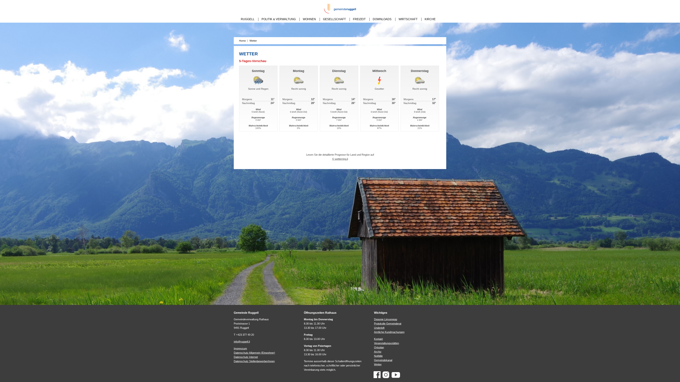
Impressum (240, 348)
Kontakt (378, 338)
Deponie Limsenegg (385, 319)
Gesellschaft (334, 19)
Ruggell (247, 19)
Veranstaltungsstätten (386, 343)
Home (242, 40)
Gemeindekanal (383, 360)
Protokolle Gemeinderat (387, 323)
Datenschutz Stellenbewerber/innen (254, 361)
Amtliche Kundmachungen (389, 332)
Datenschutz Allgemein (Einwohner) (254, 352)
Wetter (378, 364)
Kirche (430, 19)
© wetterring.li (340, 158)
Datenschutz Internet (246, 356)
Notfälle (378, 355)
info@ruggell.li (242, 341)
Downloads (382, 19)
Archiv (377, 351)
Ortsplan (379, 347)
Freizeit (359, 19)
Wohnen (309, 19)
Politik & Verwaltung (279, 19)
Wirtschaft (408, 19)
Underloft (379, 327)
